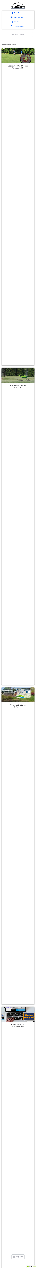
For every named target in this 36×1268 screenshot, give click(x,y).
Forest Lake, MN (18, 68)
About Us (17, 13)
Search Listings (19, 26)
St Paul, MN (18, 387)
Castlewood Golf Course (18, 66)
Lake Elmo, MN (18, 1026)
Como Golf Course (18, 705)
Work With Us (18, 17)
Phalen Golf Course (18, 385)
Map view (19, 1257)
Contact (16, 22)
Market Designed (18, 1024)
